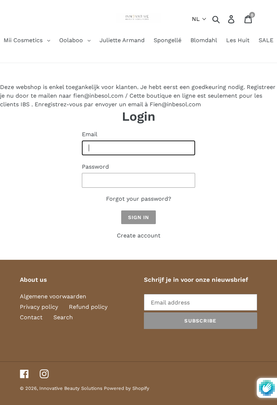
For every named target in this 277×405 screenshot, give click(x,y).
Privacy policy (39, 306)
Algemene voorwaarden (53, 296)
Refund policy (88, 306)
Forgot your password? (138, 198)
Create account (139, 235)
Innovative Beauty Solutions (71, 388)
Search (63, 317)
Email (89, 134)
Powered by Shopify (126, 388)
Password (95, 166)
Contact (31, 317)
